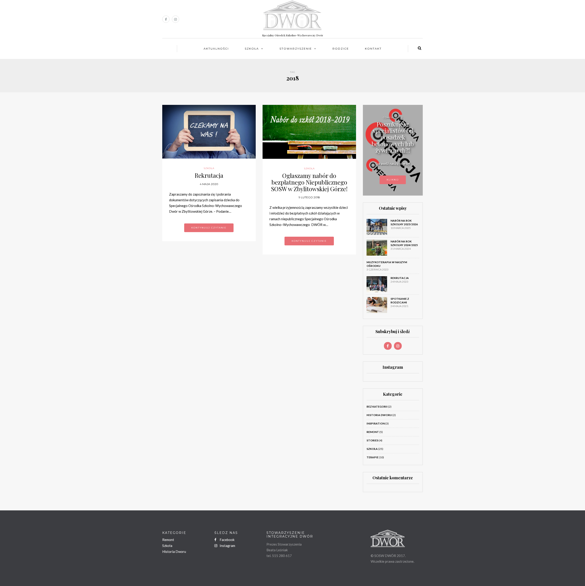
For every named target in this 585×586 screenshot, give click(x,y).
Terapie (372, 457)
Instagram (227, 546)
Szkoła (252, 48)
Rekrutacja (209, 175)
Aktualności (216, 48)
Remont (373, 432)
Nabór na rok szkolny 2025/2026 (404, 222)
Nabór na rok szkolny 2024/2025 (404, 243)
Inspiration (376, 423)
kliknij (393, 179)
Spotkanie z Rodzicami (400, 300)
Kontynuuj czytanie (208, 227)
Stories (372, 440)
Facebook (226, 540)
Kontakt (373, 48)
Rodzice (340, 48)
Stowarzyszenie (295, 48)
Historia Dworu (379, 415)
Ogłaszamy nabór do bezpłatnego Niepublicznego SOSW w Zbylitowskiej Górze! (309, 182)
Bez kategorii (377, 406)
